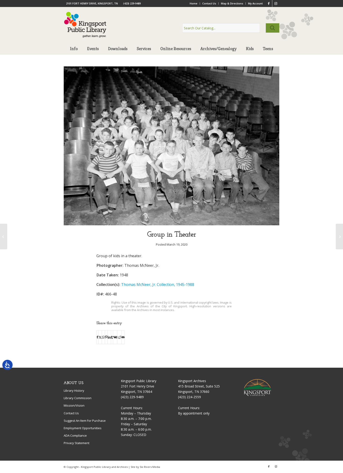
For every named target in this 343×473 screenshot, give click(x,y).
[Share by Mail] (123, 337)
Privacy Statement (76, 443)
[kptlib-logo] (85, 29)
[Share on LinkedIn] (109, 337)
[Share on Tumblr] (112, 337)
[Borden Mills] (3, 236)
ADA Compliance (75, 435)
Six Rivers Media (150, 467)
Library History (74, 390)
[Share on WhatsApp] (103, 337)
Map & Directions (232, 3)
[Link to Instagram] (275, 3)
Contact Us (209, 3)
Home (193, 3)
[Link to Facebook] (268, 3)
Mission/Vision (74, 405)
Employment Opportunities (83, 428)
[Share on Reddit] (119, 337)
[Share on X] (100, 337)
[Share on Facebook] (97, 337)
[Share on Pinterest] (106, 337)
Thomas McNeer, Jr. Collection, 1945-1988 (157, 284)
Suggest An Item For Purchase (85, 420)
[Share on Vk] (115, 337)
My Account (255, 3)
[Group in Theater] (171, 224)
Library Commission (77, 398)
